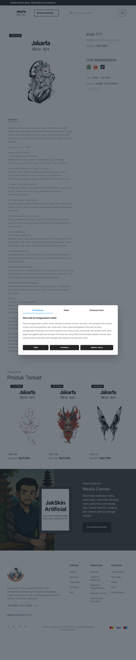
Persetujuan (37, 310)
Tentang (96, 310)
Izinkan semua (97, 348)
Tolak (35, 348)
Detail (66, 310)
